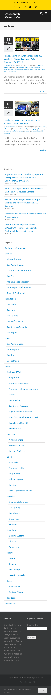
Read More (43, 92)
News (7, 338)
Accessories (14, 586)
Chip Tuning (14, 473)
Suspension (14, 547)
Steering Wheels (17, 575)
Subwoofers (15, 428)
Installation (7, 67)
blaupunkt (37, 67)
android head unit (21, 129)
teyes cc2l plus (36, 131)
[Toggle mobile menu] (46, 13)
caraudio (6, 131)
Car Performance (15, 321)
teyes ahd (27, 131)
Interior (10, 552)
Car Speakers (15, 400)
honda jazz (33, 69)
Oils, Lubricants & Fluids (20, 490)
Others (12, 564)
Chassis (12, 541)
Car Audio (40, 65)
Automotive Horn (17, 468)
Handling (11, 530)
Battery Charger (16, 592)
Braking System (16, 535)
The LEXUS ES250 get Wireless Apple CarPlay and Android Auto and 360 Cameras (22, 202)
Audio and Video (15, 372)
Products (9, 366)
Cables (12, 394)
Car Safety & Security (17, 327)
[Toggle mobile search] (41, 13)
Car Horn (11, 310)
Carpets (12, 558)
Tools (9, 581)
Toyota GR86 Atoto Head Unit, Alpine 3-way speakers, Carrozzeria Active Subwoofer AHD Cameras (24, 177)
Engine (10, 456)
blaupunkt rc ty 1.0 (10, 69)
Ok (43, 691)
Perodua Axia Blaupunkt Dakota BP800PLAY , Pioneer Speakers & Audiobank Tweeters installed (21, 227)
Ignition (12, 485)
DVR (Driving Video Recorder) (23, 417)
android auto (20, 67)
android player (32, 129)
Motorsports (13, 349)
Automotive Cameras (19, 383)
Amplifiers (14, 377)
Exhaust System (16, 479)
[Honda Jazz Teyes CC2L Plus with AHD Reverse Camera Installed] (27, 108)
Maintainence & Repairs (18, 281)
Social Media (13, 360)
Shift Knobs (14, 569)
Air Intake (13, 462)
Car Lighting (13, 315)
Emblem (13, 524)
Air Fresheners (14, 259)
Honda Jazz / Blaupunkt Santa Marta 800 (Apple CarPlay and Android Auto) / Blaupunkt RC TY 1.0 (23, 58)
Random (11, 355)
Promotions (10, 603)
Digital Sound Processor (20, 411)
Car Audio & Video (16, 265)
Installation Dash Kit (18, 423)
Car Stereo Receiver (18, 406)
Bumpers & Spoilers (18, 502)
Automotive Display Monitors (23, 389)
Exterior (11, 496)
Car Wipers (12, 332)
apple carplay (29, 67)
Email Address (34, 625)
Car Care (11, 276)
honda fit (26, 69)
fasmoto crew (10, 65)
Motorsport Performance (19, 287)
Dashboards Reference (20, 270)
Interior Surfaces (17, 451)
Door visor (14, 519)
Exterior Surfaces (17, 445)
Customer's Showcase (15, 248)
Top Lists (11, 597)
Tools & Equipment (16, 293)
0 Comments (12, 72)
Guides (8, 253)
